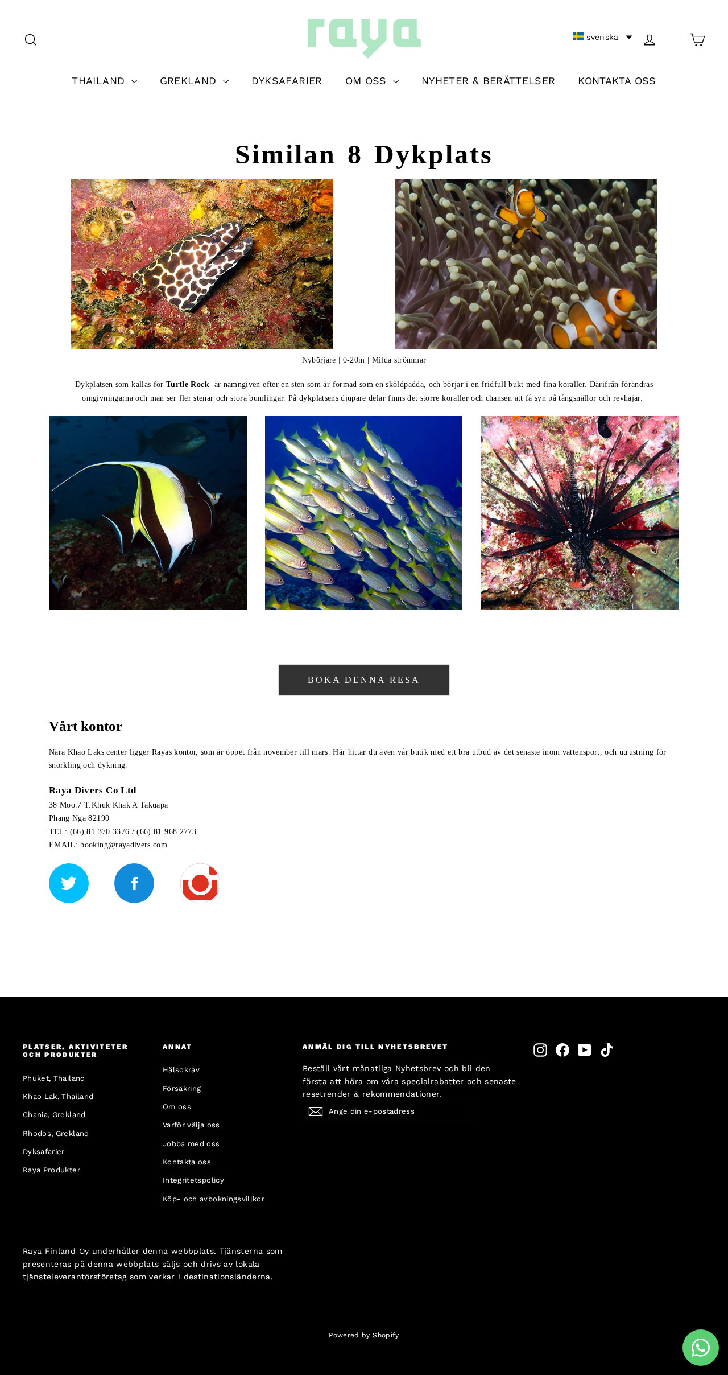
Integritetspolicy (193, 1180)
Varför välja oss (191, 1125)
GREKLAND (190, 81)
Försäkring (182, 1088)
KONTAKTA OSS (617, 81)
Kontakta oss (187, 1162)
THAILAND (100, 81)
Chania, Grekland (54, 1114)
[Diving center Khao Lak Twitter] (69, 883)
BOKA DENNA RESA (364, 680)
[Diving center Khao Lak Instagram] (200, 883)
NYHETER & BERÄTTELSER (488, 81)
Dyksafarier (44, 1151)
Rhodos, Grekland (56, 1133)
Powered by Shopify (364, 1335)
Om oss (177, 1106)
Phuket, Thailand (54, 1078)
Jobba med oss (191, 1143)
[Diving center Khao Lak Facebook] (134, 883)
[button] (602, 37)
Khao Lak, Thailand (58, 1096)
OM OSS (367, 81)
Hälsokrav (181, 1069)
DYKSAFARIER (286, 81)
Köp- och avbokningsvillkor (213, 1199)
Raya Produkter (51, 1170)
